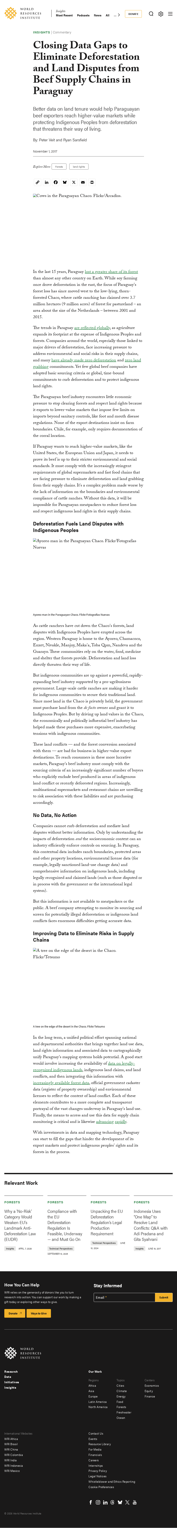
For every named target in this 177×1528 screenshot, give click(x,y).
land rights (79, 166)
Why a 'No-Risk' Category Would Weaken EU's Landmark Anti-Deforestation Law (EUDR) (20, 1225)
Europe (93, 1396)
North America (98, 1407)
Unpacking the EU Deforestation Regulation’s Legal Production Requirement (107, 1222)
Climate (122, 1391)
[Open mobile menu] (170, 14)
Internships (95, 1465)
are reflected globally (92, 328)
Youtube (135, 1502)
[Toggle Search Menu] (151, 14)
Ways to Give (39, 1313)
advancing (105, 1122)
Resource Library (99, 1444)
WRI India (10, 1460)
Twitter (127, 1502)
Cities (120, 1385)
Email (100, 1297)
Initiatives (11, 1382)
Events (92, 1439)
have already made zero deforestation (83, 360)
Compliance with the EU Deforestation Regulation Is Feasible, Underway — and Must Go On (64, 1225)
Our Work (95, 1371)
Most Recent (64, 15)
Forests (59, 166)
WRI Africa (11, 1439)
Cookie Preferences (101, 1487)
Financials (95, 1454)
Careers (93, 1460)
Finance (150, 1396)
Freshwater (124, 1412)
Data (7, 1376)
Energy (121, 1396)
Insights (60, 11)
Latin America (97, 1401)
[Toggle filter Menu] (160, 14)
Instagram (98, 1502)
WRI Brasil (11, 1444)
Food (120, 1401)
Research (11, 1371)
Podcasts (83, 15)
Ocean (121, 1417)
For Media (95, 1449)
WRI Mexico (12, 1470)
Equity (149, 1391)
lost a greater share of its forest (111, 272)
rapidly (120, 1122)
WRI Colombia (13, 1454)
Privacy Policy (97, 1470)
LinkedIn (105, 1502)
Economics (152, 1385)
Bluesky (120, 1502)
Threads (113, 1502)
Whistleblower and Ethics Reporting (111, 1481)
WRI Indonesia (13, 1465)
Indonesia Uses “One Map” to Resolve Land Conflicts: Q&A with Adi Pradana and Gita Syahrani (151, 1225)
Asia (91, 1391)
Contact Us (95, 1433)
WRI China (11, 1449)
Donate (133, 14)
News (97, 15)
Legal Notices (97, 1476)
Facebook (90, 1502)
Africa (92, 1385)
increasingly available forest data (61, 1083)
